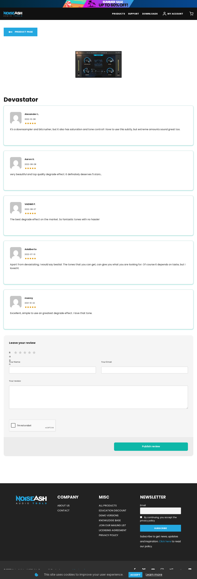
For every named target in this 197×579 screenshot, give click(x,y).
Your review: (15, 380)
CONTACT (63, 510)
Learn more (154, 575)
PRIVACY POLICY (108, 535)
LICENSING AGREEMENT (113, 530)
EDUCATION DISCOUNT (112, 510)
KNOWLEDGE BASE (110, 520)
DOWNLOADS (150, 13)
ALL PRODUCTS (108, 505)
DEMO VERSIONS (109, 515)
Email (143, 505)
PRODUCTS (118, 13)
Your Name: (15, 361)
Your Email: (106, 361)
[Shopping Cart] (191, 13)
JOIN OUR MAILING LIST (112, 525)
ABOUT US (63, 505)
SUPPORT (133, 13)
